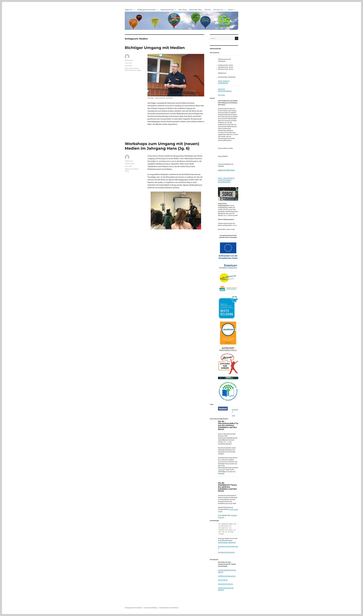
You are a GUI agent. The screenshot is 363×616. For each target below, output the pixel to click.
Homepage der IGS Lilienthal (133, 608)
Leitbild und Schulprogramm (226, 576)
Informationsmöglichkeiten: (219, 419)
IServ (233, 415)
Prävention (133, 70)
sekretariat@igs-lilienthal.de (226, 542)
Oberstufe (222, 469)
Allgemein (129, 10)
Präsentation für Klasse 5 (225, 584)
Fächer (230, 10)
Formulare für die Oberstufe (226, 552)
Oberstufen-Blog (195, 10)
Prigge (139, 70)
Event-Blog (128, 65)
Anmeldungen (214, 520)
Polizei (127, 70)
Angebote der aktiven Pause (226, 170)
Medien (127, 68)
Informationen (214, 52)
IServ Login (221, 95)
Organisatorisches (167, 10)
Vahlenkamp (129, 60)
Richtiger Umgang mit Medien (155, 47)
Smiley (127, 171)
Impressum (221, 89)
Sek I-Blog (182, 10)
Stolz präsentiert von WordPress (169, 608)
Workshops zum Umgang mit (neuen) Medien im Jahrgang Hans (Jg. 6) (162, 146)
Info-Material (214, 559)
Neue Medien (134, 68)
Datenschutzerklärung (225, 91)
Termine (207, 10)
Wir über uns (218, 10)
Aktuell (212, 98)
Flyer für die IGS (223, 580)
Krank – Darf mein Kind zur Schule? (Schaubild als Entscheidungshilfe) (226, 180)
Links (211, 404)
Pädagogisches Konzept (146, 10)
